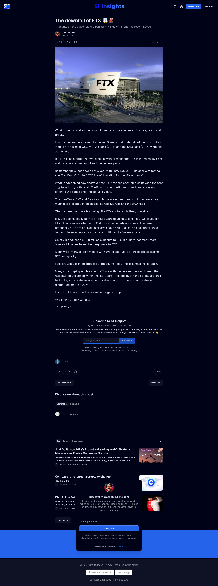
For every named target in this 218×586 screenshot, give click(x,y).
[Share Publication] (181, 6)
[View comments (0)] (68, 42)
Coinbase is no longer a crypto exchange (83, 476)
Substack (94, 579)
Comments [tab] (62, 404)
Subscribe (193, 6)
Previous (66, 382)
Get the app (124, 572)
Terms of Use (123, 535)
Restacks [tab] (74, 404)
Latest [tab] (66, 441)
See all (61, 520)
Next (153, 382)
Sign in (209, 6)
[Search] (175, 6)
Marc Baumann (69, 32)
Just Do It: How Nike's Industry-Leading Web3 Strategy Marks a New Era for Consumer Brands (92, 451)
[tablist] (68, 404)
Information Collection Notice (108, 538)
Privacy (108, 564)
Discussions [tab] (77, 441)
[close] (137, 484)
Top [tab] (58, 441)
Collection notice (129, 564)
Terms (117, 564)
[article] (109, 458)
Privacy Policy (131, 538)
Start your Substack (101, 572)
